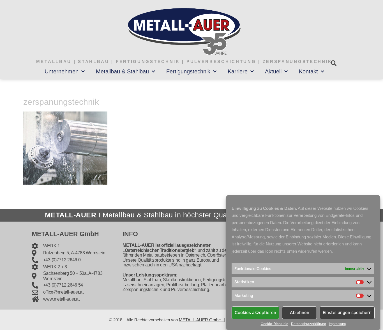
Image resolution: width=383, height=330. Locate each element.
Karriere (238, 71)
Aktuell (273, 71)
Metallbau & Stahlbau (122, 71)
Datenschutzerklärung (308, 324)
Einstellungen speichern (347, 312)
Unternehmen (62, 71)
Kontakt (308, 71)
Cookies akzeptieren (255, 312)
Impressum (337, 324)
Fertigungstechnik (188, 71)
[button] (333, 63)
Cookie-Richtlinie (274, 324)
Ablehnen (299, 312)
